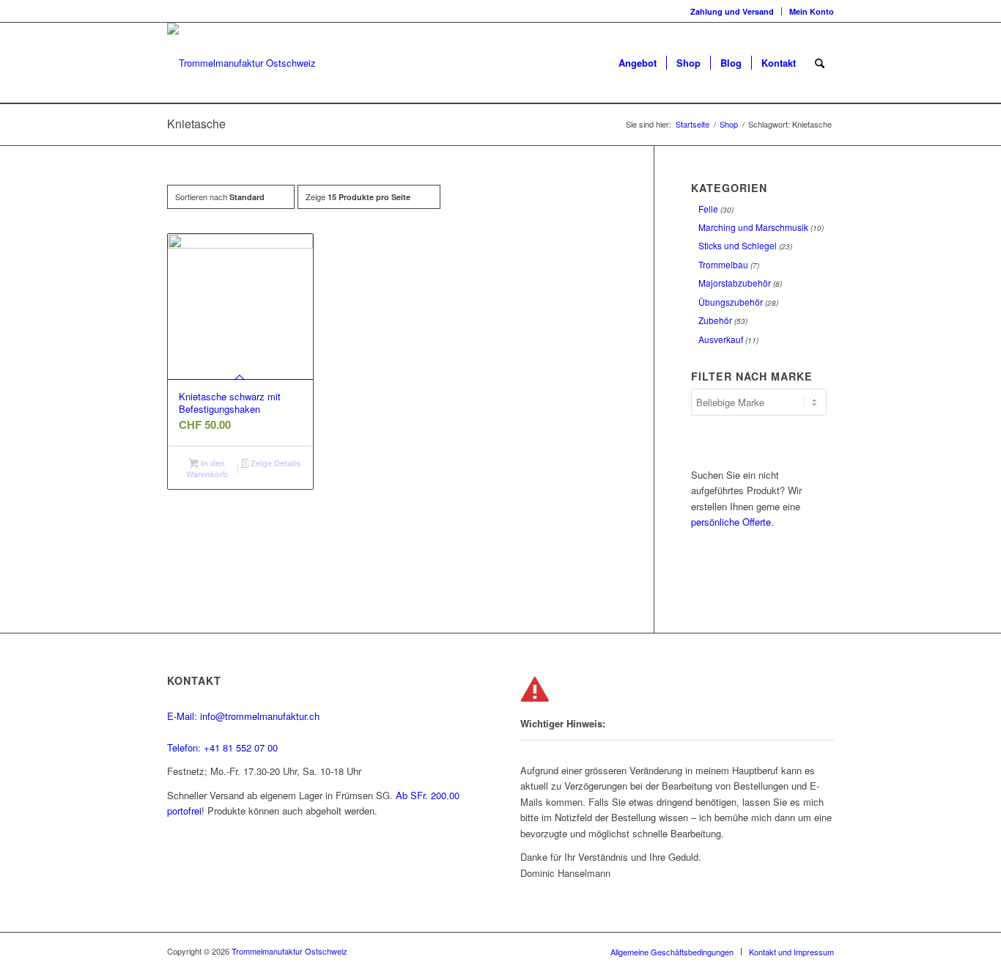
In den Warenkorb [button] (207, 469)
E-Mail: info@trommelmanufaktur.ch (243, 716)
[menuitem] (732, 11)
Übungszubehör (730, 301)
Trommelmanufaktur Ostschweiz (289, 951)
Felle (708, 208)
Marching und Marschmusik (753, 227)
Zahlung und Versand (732, 11)
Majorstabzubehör (734, 282)
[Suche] (819, 63)
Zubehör (715, 320)
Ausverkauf (720, 339)
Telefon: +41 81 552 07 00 (222, 747)
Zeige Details (274, 463)
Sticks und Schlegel (737, 245)
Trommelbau (723, 264)
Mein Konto (811, 11)
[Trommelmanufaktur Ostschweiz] (241, 63)
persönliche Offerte (731, 522)
